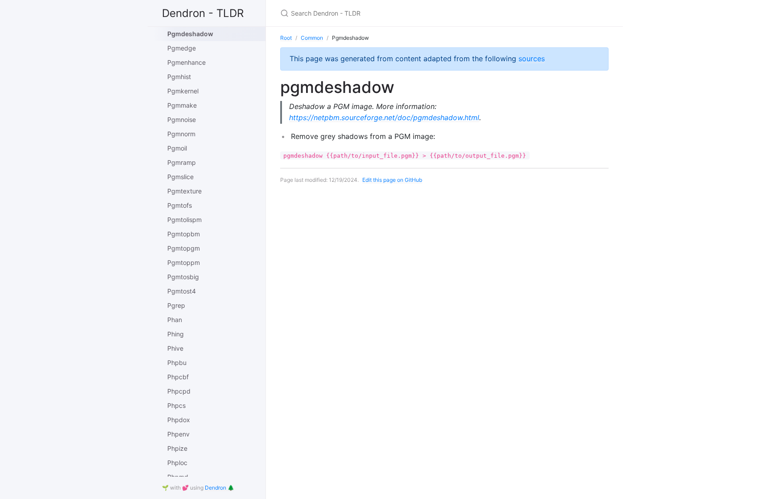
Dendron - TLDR (203, 13)
